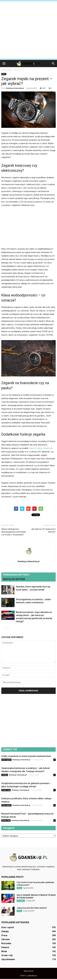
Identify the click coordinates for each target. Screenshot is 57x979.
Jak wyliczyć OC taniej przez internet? (43, 530)
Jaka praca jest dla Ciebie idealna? (32, 908)
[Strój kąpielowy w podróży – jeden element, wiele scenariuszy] (8, 602)
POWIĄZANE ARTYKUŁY (16, 574)
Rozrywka (20, 901)
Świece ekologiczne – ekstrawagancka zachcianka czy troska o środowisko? (13, 532)
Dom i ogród (6, 760)
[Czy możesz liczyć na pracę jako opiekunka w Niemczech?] (8, 885)
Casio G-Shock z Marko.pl (40, 448)
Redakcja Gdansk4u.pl (15, 88)
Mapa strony (28, 971)
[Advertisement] (28, 30)
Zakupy (4, 775)
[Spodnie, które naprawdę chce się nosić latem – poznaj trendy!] (8, 589)
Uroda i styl (6, 790)
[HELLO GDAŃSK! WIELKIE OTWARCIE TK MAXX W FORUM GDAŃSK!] (8, 898)
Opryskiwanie (8, 959)
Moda (3, 74)
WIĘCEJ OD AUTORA (14, 579)
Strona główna (6, 70)
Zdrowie (5, 939)
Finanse (5, 947)
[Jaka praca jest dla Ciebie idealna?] (8, 911)
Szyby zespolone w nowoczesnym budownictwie (26, 756)
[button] (53, 63)
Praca (19, 888)
